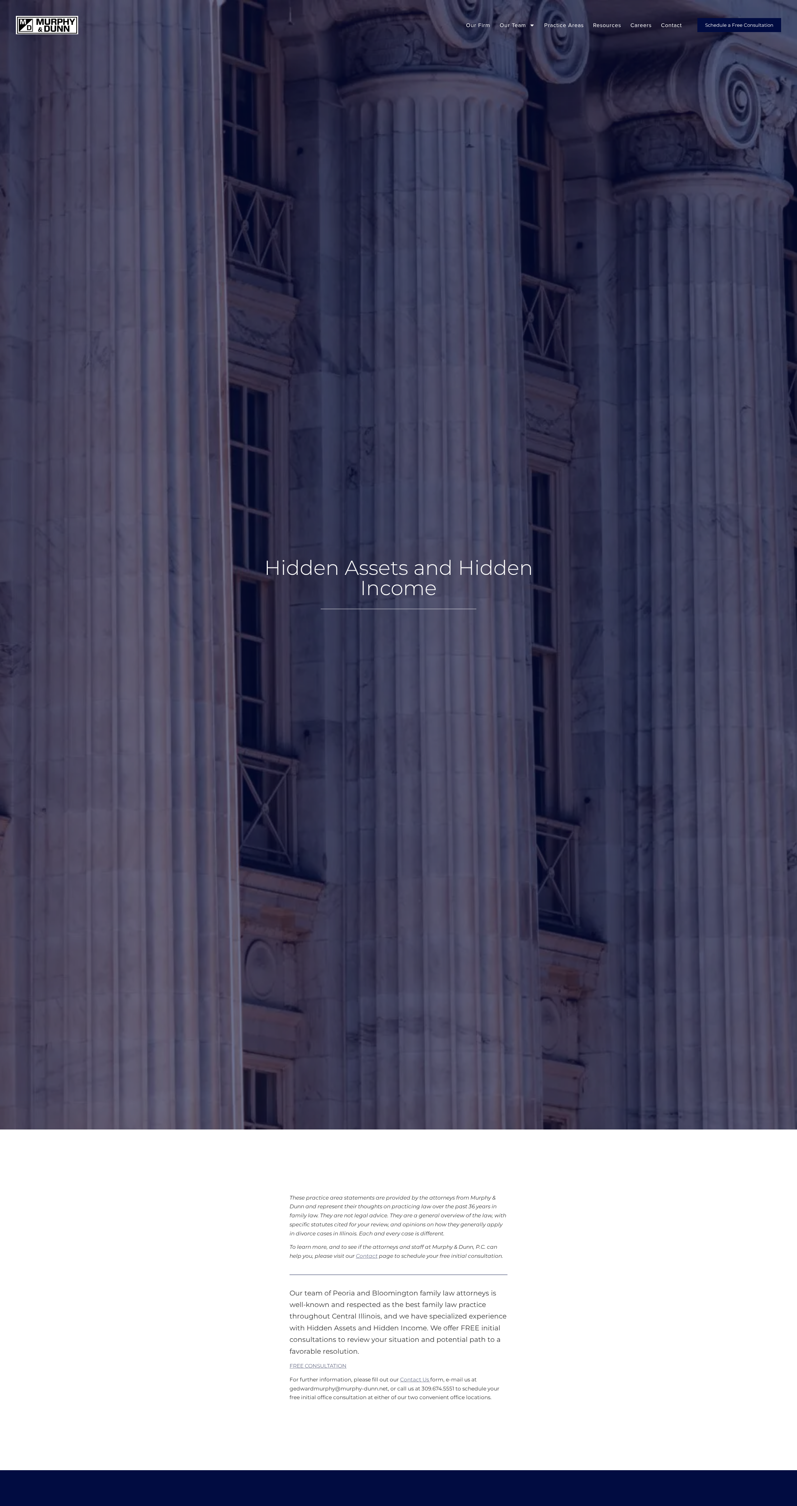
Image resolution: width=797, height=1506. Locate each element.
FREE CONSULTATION (318, 1366)
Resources (607, 25)
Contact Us (415, 1379)
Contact (671, 25)
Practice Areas (564, 25)
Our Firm (478, 25)
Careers (641, 25)
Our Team (513, 25)
